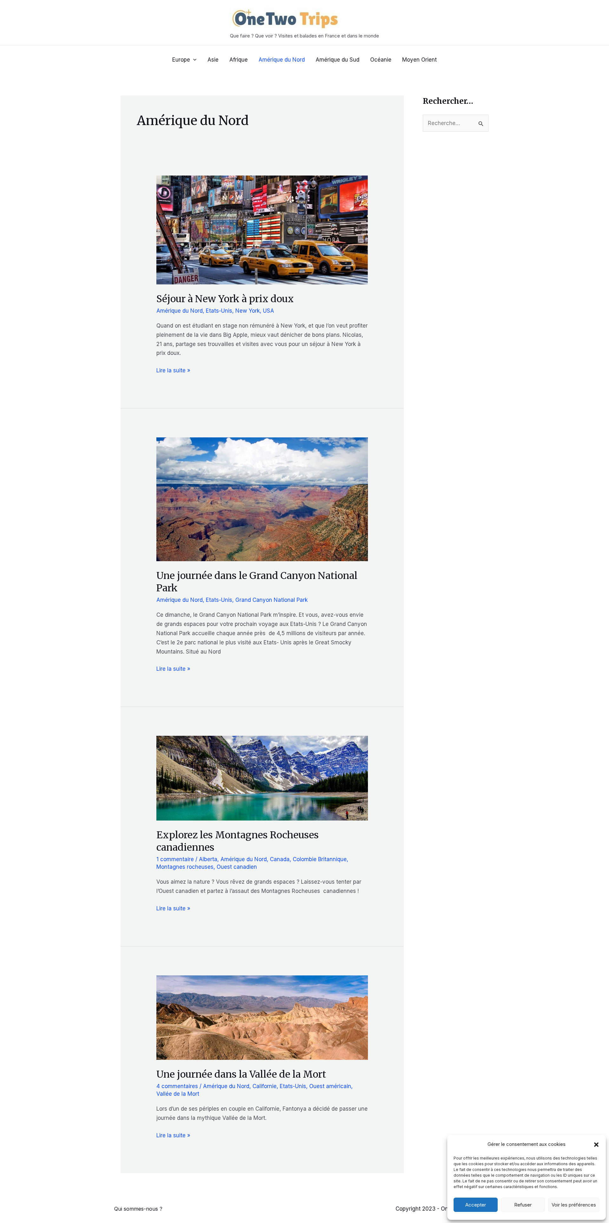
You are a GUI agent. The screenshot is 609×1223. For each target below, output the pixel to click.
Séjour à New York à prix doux (225, 299)
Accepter (475, 1205)
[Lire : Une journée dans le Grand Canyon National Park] (262, 499)
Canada (280, 859)
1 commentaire (175, 859)
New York (247, 311)
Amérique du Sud (337, 59)
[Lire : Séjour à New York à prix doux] (262, 229)
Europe (181, 59)
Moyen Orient (419, 59)
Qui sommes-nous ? (138, 1209)
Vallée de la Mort (177, 1094)
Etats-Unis (219, 311)
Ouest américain (330, 1086)
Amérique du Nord (282, 59)
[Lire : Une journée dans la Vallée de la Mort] (262, 1017)
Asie (213, 59)
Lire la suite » (173, 371)
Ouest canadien (237, 867)
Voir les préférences (574, 1205)
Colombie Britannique (320, 859)
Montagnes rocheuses (184, 867)
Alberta (208, 859)
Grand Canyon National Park (271, 600)
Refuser (523, 1205)
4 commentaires (177, 1086)
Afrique (238, 59)
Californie (264, 1086)
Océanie (380, 59)
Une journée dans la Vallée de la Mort (241, 1074)
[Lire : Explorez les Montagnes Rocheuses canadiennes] (262, 777)
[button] (596, 1144)
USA (268, 311)
